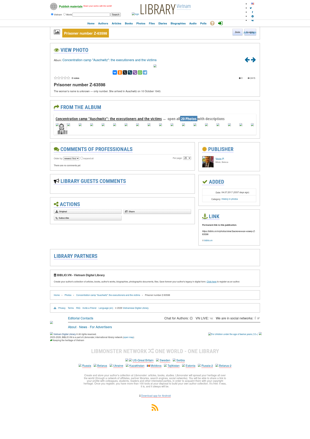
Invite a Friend (89, 307)
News (83, 326)
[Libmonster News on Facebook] (252, 11)
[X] (125, 72)
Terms (71, 307)
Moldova (156, 366)
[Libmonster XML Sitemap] (155, 410)
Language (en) (106, 307)
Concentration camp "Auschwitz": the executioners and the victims (109, 59)
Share (132, 211)
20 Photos (188, 118)
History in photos (230, 198)
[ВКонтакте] (115, 72)
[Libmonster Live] (252, 20)
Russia (86, 366)
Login (253, 32)
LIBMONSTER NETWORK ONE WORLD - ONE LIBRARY (155, 351)
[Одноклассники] (120, 72)
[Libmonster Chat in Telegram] (192, 318)
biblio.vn (208, 240)
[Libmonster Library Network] (260, 334)
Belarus (102, 366)
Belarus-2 (225, 366)
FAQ (78, 307)
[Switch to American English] (252, 3)
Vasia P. (219, 159)
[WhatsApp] (140, 72)
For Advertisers (101, 326)
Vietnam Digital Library (64, 334)
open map (128, 337)
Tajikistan (174, 366)
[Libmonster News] (251, 7)
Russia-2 (207, 366)
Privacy (61, 307)
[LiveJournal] (130, 72)
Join (245, 32)
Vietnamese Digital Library (136, 307)
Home (57, 294)
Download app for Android (156, 395)
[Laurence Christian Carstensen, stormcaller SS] (253, 60)
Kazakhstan (136, 366)
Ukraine (118, 366)
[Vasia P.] (208, 166)
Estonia (190, 366)
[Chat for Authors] (253, 16)
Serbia (180, 360)
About (72, 326)
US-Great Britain (143, 360)
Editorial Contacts (80, 318)
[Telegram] (145, 72)
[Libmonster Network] (233, 334)
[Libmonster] (51, 322)
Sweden (165, 360)
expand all (88, 158)
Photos (68, 294)
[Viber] (135, 72)
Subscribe (64, 218)
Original (63, 211)
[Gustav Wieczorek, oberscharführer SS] (247, 60)
